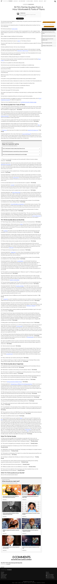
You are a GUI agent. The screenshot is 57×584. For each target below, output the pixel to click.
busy (21, 224)
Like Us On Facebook (50, 574)
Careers (22, 582)
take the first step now (33, 130)
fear (39, 125)
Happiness (13, 252)
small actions (16, 177)
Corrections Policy (33, 582)
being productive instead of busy (14, 381)
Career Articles (3, 576)
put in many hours (36, 215)
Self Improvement (22, 1)
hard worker (14, 28)
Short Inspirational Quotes (48, 29)
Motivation (36, 1)
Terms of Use (29, 582)
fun (27, 430)
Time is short (28, 429)
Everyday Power (25, 4)
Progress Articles (3, 575)
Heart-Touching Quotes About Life (48, 39)
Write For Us (25, 582)
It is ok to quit (19, 326)
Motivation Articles (4, 574)
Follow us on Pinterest (50, 576)
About (45, 1)
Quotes (20, 562)
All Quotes (2, 572)
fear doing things (16, 192)
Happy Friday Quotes (47, 45)
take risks (11, 247)
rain (2, 419)
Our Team (16, 582)
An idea (12, 185)
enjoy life (6, 299)
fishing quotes (30, 337)
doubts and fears (20, 285)
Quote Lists (15, 1)
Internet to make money (22, 50)
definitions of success (6, 164)
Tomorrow (4, 130)
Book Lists (41, 1)
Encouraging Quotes (47, 42)
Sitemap (2, 573)
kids (21, 418)
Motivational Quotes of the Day (49, 32)
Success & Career (29, 1)
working (5, 230)
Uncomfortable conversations (17, 204)
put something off (27, 133)
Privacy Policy (43, 582)
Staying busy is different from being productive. (21, 384)
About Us (47, 572)
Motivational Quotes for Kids (49, 36)
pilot (19, 40)
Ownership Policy (39, 582)
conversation (20, 261)
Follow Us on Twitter (50, 575)
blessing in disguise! (31, 305)
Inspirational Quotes (31, 4)
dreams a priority (5, 116)
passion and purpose (14, 279)
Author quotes (14, 562)
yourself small (9, 353)
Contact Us (47, 573)
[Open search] (55, 1)
